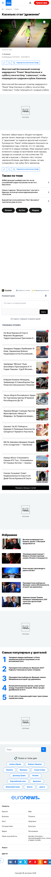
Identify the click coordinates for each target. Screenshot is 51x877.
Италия (35, 775)
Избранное (9, 535)
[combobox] (25, 749)
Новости (9, 9)
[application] (25, 33)
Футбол (22, 210)
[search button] (43, 749)
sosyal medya (39, 770)
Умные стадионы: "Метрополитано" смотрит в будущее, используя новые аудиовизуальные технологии (20, 192)
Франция (23, 770)
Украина (9, 770)
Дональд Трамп (19, 775)
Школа (29, 787)
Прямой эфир (41, 3)
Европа (5, 811)
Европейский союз (18, 781)
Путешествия (7, 826)
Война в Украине (35, 764)
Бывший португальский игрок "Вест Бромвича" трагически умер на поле (20, 201)
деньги (42, 787)
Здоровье (37, 781)
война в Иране (15, 764)
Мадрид (35, 210)
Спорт (16, 9)
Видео (4, 831)
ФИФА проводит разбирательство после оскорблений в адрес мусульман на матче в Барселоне (19, 182)
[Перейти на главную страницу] (8, 3)
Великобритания (13, 787)
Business (5, 816)
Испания (8, 210)
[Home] (2, 9)
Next (4, 821)
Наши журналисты (9, 836)
